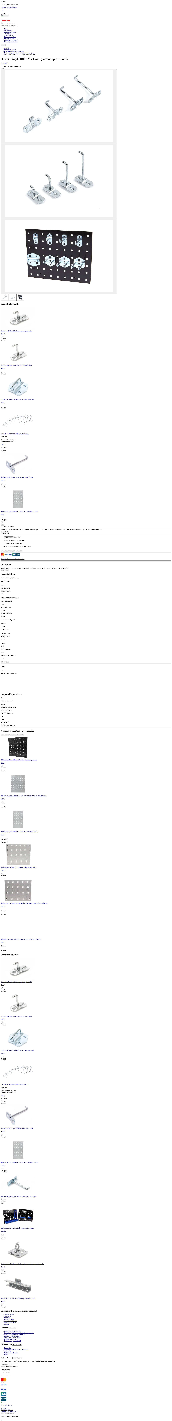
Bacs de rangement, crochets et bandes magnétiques (19, 53)
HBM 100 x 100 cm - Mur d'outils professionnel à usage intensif (19, 760)
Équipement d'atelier (10, 32)
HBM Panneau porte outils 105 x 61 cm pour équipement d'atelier (19, 511)
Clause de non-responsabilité (12, 1337)
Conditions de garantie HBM (12, 1341)
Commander (7, 1316)
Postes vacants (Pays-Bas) (11, 1352)
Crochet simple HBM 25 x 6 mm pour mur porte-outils (16, 331)
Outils (6, 29)
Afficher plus (4, 570)
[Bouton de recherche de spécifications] (18, 578)
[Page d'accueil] (6, 22)
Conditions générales (7, 1410)
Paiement (6, 1317)
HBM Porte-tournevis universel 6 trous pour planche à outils (18, 1298)
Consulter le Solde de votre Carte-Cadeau (16, 1349)
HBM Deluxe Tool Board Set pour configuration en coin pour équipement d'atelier (24, 903)
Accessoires (21, 559)
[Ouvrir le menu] (1, 22)
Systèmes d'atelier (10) (17, 734)
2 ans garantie (8, 537)
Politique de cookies (10, 1339)
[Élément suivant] (3, 68)
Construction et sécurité (11, 40)
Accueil (6, 48)
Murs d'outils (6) (5, 734)
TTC (4, 14)
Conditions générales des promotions (14, 1334)
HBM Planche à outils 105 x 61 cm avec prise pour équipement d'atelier (21, 939)
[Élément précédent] (1, 68)
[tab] (5, 297)
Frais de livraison (9, 1319)
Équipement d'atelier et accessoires (14, 51)
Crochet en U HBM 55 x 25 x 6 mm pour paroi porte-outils (17, 399)
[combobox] (9, 24)
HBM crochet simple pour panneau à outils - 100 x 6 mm (17, 477)
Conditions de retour (10, 1322)
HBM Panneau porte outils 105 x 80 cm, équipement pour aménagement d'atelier (23, 795)
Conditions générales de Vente (12, 1331)
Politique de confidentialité (11, 1336)
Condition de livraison (10, 1321)
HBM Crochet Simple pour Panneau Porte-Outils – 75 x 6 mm (18, 1196)
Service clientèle (12, 7)
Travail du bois (8, 35)
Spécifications (11, 559)
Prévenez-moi (5, 533)
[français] (5, 16)
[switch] (1, 14)
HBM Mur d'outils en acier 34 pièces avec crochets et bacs (17, 1228)
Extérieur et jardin (9, 38)
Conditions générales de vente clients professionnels (19, 1333)
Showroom (7, 1351)
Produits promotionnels (10, 41)
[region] (86, 414)
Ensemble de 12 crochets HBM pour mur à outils (14, 433)
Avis (16, 559)
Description (4, 559)
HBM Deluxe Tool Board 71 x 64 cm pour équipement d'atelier (19, 867)
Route (6, 1354)
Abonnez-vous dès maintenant (9, 1366)
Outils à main (8, 30)
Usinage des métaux (10, 37)
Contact (6, 1324)
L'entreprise (4, 7)
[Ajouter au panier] (1, 769)
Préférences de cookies (7, 1413)
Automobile (7, 33)
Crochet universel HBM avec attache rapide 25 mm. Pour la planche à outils (22, 1264)
